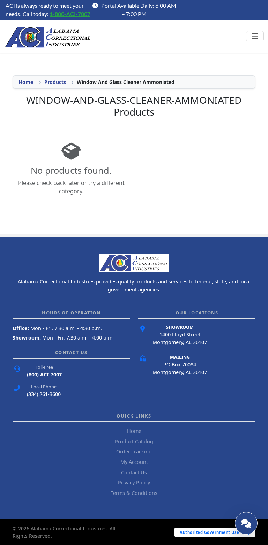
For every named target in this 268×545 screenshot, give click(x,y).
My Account (134, 462)
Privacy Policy (134, 482)
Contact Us (134, 472)
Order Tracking (134, 451)
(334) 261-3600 (44, 394)
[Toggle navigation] (255, 36)
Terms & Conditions (134, 493)
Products (55, 82)
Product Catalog (134, 441)
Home (25, 82)
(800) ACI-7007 (44, 374)
